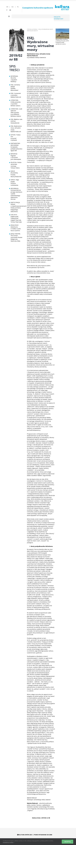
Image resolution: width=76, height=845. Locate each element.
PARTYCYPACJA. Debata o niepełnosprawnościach (17, 204)
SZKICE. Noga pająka (15, 180)
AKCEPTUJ (67, 842)
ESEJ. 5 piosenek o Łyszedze (16, 94)
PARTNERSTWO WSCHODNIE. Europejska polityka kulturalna (16, 146)
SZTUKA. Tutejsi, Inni (16, 135)
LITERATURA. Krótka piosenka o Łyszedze (16, 102)
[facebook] (7, 10)
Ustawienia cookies (8, 842)
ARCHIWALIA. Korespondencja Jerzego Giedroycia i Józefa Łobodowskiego (16, 192)
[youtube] (10, 10)
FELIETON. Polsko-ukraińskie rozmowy (16, 164)
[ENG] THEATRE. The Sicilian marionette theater (16, 235)
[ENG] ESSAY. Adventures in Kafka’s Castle (16, 227)
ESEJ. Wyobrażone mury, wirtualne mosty (16, 128)
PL (18, 7)
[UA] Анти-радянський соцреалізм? (14, 216)
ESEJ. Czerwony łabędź (15, 85)
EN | (8, 7)
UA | (14, 7)
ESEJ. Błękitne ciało (16, 119)
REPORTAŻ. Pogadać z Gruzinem (14, 155)
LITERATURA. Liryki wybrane (16, 110)
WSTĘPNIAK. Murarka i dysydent (14, 78)
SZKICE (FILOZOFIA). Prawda (14, 173)
